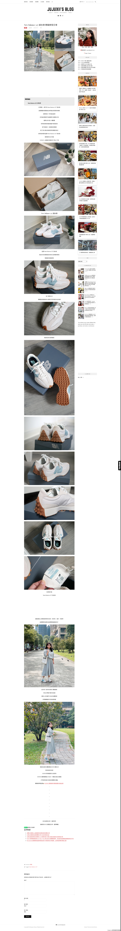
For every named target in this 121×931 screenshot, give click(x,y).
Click (119, 465)
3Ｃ (52, 1)
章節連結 (27, 99)
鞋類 (25, 27)
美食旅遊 (48, 1)
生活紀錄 (42, 1)
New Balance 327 (33, 867)
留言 (25, 880)
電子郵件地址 (26, 905)
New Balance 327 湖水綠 (34, 103)
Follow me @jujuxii (61, 924)
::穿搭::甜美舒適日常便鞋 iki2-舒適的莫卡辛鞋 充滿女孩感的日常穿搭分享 (45, 837)
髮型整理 (31, 1)
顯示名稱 (26, 899)
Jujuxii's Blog (60, 9)
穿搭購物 (37, 1)
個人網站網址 (26, 910)
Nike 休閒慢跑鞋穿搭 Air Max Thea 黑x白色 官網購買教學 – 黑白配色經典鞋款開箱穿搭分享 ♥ (50, 838)
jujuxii (30, 27)
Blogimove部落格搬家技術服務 (114, 930)
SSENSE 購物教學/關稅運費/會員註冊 (54, 783)
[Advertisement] (49, 83)
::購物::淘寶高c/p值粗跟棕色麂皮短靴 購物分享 (38, 833)
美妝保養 (26, 1)
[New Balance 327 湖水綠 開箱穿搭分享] (49, 51)
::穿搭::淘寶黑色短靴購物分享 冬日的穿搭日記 (38, 835)
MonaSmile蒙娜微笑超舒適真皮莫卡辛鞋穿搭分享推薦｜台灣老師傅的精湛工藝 (46, 840)
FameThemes (94, 927)
